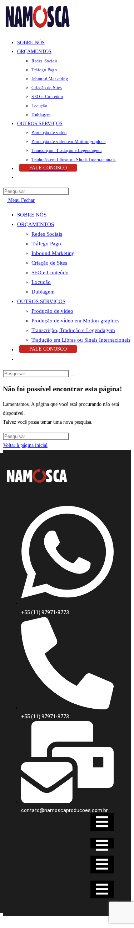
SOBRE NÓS (31, 215)
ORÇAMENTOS (35, 224)
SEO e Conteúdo (50, 272)
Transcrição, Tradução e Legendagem (73, 330)
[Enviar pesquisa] (72, 375)
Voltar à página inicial (25, 445)
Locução (41, 282)
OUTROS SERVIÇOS (41, 301)
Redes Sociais (46, 234)
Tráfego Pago (46, 243)
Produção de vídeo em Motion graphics (75, 320)
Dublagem (43, 292)
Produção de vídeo (52, 311)
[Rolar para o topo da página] (5, 920)
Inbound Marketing (53, 253)
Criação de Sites (49, 263)
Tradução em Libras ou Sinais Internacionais (80, 340)
